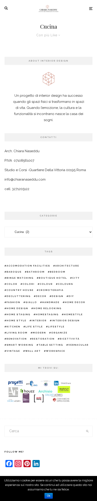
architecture (67, 265)
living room (17, 332)
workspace (55, 351)
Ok (48, 495)
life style (34, 326)
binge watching (20, 278)
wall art (33, 351)
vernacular (78, 345)
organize (59, 332)
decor (41, 296)
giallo (31, 302)
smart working (20, 345)
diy (71, 296)
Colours (65, 284)
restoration (43, 339)
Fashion (13, 302)
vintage (13, 351)
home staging (18, 314)
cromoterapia (51, 290)
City (76, 278)
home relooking (47, 308)
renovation (17, 339)
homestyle (73, 314)
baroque (14, 272)
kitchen (13, 326)
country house (20, 290)
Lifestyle (56, 326)
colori (29, 284)
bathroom (36, 272)
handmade (51, 302)
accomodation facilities (28, 265)
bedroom (57, 272)
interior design (66, 320)
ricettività (70, 339)
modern (39, 332)
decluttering (19, 296)
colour (46, 284)
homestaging (47, 314)
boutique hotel (53, 278)
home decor (75, 302)
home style (16, 320)
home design (17, 308)
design (57, 296)
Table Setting (51, 345)
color (12, 284)
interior (39, 320)
